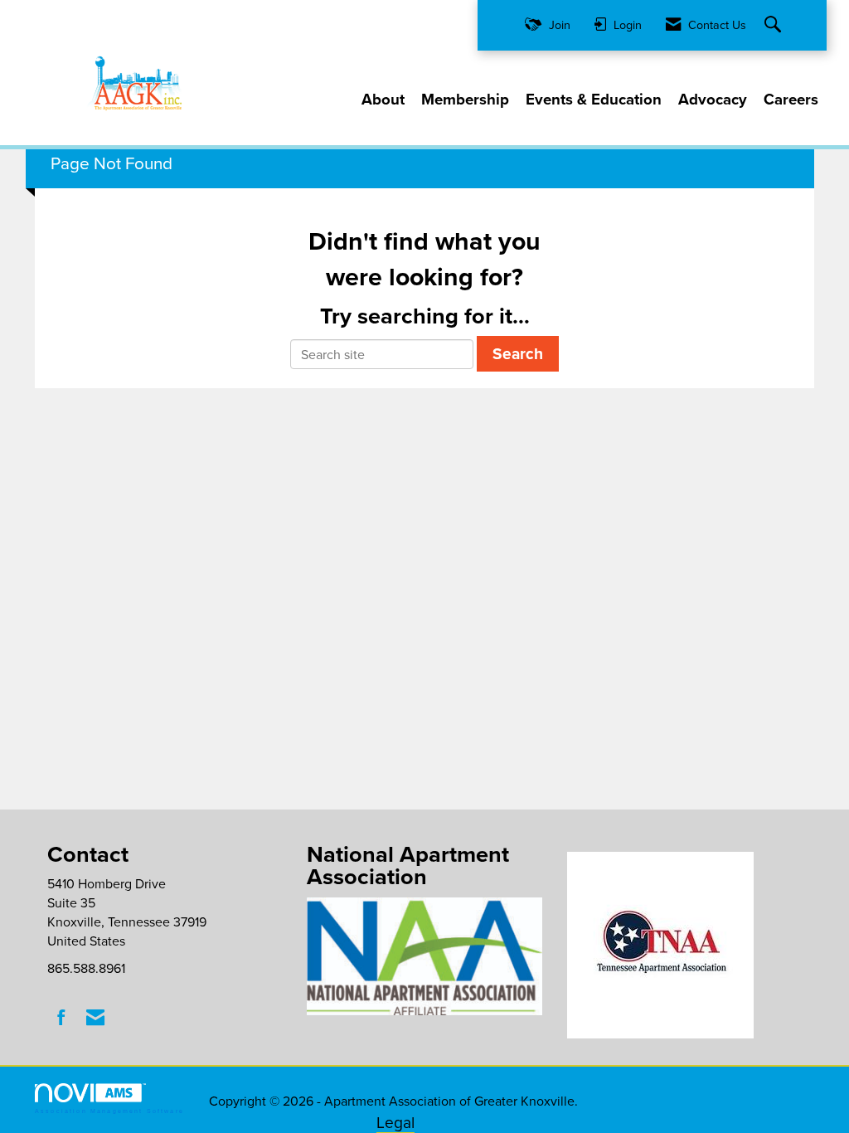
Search (517, 353)
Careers (791, 99)
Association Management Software (109, 1110)
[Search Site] (774, 25)
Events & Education (594, 99)
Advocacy (712, 99)
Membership (465, 99)
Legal (395, 1122)
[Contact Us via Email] (95, 1017)
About (383, 99)
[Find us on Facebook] (61, 1017)
